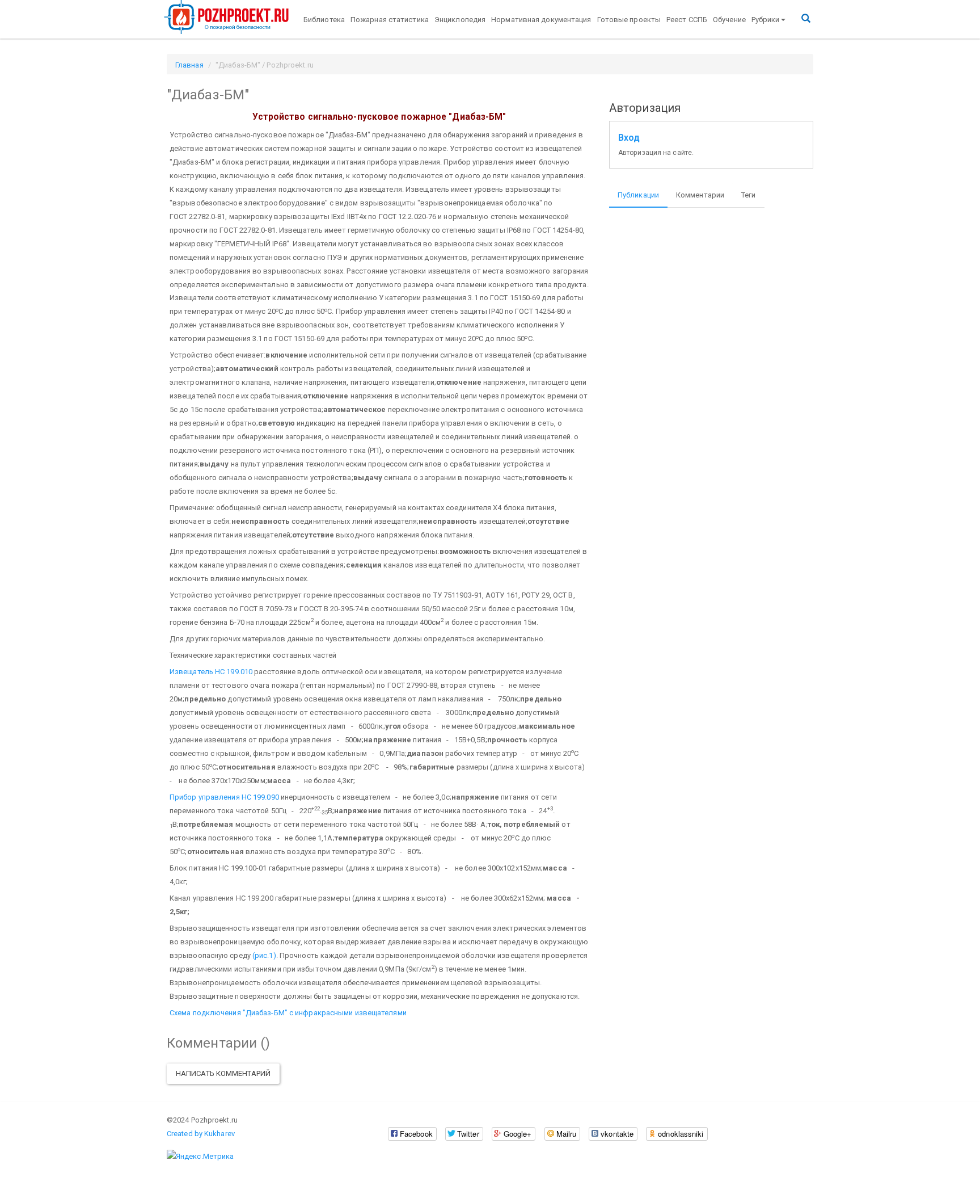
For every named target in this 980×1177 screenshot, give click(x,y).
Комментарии (700, 195)
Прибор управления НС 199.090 (224, 797)
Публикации (638, 195)
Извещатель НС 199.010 (211, 671)
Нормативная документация (541, 19)
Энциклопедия (459, 19)
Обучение (729, 19)
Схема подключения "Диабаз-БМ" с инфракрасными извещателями (288, 1012)
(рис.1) (264, 955)
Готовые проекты (629, 19)
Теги (748, 195)
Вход (629, 138)
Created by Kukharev (201, 1133)
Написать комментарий (223, 1073)
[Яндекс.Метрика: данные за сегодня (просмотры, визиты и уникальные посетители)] (200, 1156)
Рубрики (765, 19)
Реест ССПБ (686, 19)
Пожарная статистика (389, 19)
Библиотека (324, 19)
